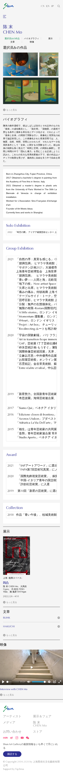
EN (48, 6)
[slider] (12, 681)
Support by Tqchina (13, 769)
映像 (32, 41)
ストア (37, 732)
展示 (50, 38)
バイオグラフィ (31, 38)
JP (52, 6)
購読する (12, 754)
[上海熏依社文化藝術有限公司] (8, 6)
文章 (12, 41)
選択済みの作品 (12, 38)
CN (42, 6)
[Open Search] (58, 6)
